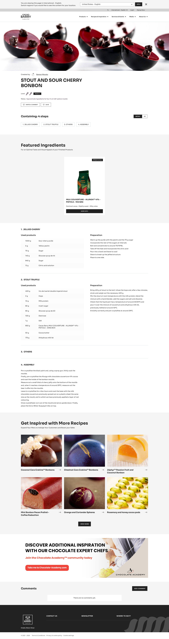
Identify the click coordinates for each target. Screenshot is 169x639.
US (145, 116)
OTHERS (69, 124)
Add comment (139, 588)
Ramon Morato (42, 74)
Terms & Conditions (38, 635)
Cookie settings (68, 635)
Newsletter (87, 616)
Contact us (51, 616)
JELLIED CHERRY (31, 124)
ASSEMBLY (84, 124)
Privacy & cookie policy (54, 635)
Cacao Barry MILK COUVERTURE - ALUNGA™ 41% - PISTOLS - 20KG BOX (59, 327)
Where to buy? (123, 616)
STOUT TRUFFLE (51, 124)
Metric (137, 116)
